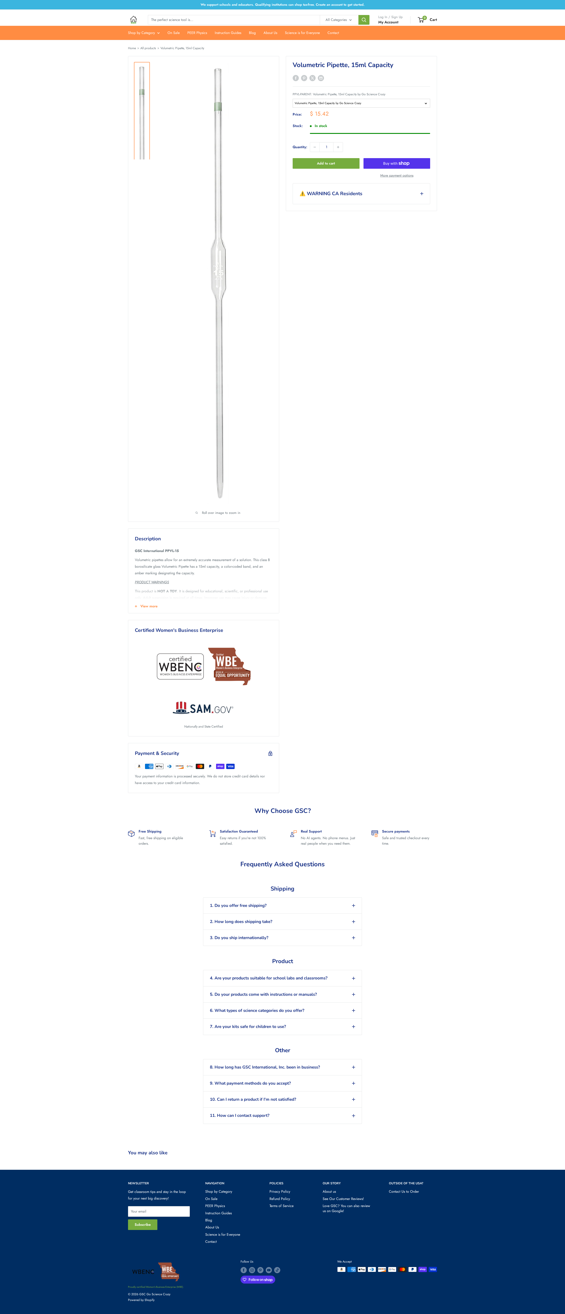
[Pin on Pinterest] (304, 77)
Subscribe (143, 1224)
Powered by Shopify (141, 1300)
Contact (333, 32)
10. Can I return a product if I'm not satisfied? (253, 1099)
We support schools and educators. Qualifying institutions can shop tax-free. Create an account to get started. (283, 4)
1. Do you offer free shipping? (238, 905)
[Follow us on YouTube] (269, 1270)
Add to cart (326, 163)
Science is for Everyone (302, 32)
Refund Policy (279, 1198)
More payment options (396, 175)
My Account (388, 22)
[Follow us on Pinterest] (260, 1270)
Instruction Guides (228, 32)
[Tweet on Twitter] (312, 77)
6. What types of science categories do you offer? (257, 1010)
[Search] (363, 20)
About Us (270, 32)
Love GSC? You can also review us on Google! (346, 1208)
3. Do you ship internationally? (239, 938)
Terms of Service (281, 1205)
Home (132, 48)
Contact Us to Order (404, 1191)
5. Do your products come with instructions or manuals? (263, 994)
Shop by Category (141, 32)
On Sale (174, 32)
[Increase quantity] (338, 147)
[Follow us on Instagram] (252, 1270)
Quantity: (300, 147)
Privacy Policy (279, 1191)
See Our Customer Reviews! (343, 1198)
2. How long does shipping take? (241, 922)
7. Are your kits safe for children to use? (248, 1026)
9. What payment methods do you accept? (250, 1083)
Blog (252, 32)
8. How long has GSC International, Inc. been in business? (265, 1067)
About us (329, 1191)
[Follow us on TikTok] (277, 1270)
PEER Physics (197, 32)
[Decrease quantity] (314, 147)
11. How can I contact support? (239, 1115)
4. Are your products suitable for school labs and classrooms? (269, 978)
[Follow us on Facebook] (244, 1270)
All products (148, 48)
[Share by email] (321, 77)
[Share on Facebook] (296, 77)
